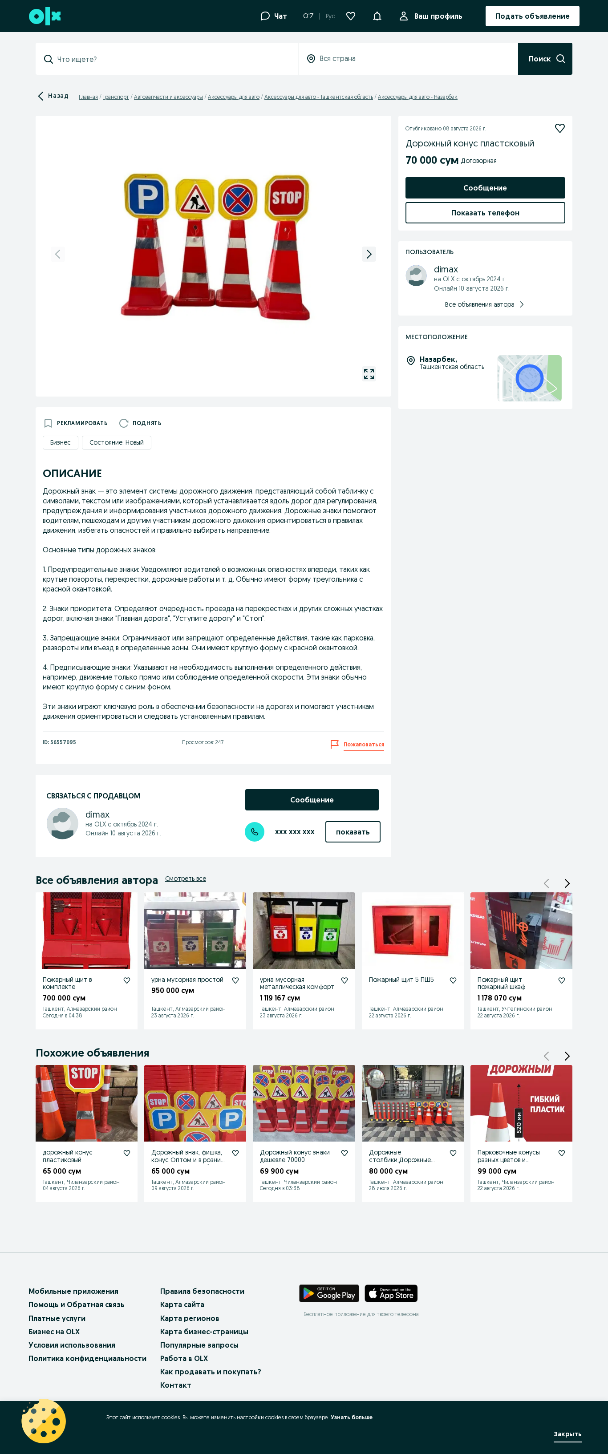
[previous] (58, 254)
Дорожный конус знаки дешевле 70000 (295, 1156)
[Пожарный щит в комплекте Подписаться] (126, 980)
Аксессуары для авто (233, 96)
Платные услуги (56, 1318)
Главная (88, 96)
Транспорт (116, 96)
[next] (369, 254)
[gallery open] (369, 373)
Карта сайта (182, 1304)
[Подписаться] (560, 128)
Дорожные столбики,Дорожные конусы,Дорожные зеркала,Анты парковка (403, 1163)
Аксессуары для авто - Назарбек (418, 96)
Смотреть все (185, 879)
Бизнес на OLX (54, 1331)
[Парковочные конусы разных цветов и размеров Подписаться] (561, 1153)
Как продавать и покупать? (210, 1371)
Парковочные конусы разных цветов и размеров (509, 1159)
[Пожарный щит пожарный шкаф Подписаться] (561, 980)
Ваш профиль (438, 16)
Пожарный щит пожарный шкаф (501, 983)
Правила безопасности (202, 1291)
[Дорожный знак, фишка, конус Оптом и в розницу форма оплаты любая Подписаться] (235, 1153)
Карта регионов (189, 1318)
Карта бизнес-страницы (204, 1331)
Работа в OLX (184, 1358)
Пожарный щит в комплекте (67, 983)
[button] (377, 15)
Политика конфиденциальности (87, 1358)
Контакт (175, 1385)
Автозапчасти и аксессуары (168, 96)
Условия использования (71, 1345)
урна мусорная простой (187, 980)
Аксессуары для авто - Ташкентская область (318, 96)
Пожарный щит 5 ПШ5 (401, 980)
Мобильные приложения (73, 1291)
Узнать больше (352, 1417)
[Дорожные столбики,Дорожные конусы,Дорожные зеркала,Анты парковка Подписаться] (453, 1153)
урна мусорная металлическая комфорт (297, 983)
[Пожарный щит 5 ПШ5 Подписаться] (453, 980)
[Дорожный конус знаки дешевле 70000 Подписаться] (344, 1153)
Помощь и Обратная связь (76, 1304)
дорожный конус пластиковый (68, 1156)
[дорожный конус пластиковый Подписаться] (126, 1153)
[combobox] (172, 59)
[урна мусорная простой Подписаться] (235, 980)
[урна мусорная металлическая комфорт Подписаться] (344, 980)
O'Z (308, 16)
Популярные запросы (199, 1345)
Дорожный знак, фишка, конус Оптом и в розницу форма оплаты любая (189, 1159)
